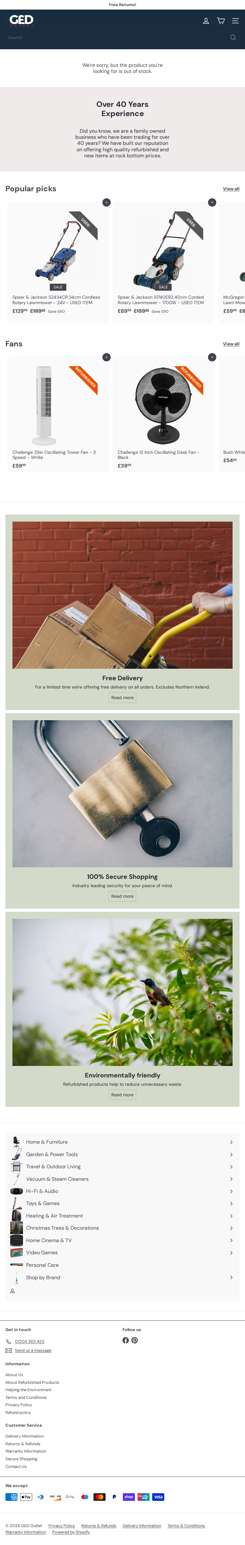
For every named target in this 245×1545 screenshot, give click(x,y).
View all (231, 189)
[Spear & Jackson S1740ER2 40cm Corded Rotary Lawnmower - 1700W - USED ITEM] (163, 259)
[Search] (233, 37)
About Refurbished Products (32, 1382)
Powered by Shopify (71, 1532)
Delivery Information (24, 1436)
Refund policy (18, 1412)
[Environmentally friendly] (122, 992)
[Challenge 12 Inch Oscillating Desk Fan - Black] (163, 414)
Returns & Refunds (23, 1443)
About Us (14, 1374)
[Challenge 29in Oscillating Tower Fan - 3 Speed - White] (58, 414)
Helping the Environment (28, 1389)
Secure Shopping (21, 1459)
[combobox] (122, 37)
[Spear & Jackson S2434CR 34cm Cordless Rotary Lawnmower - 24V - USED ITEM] (58, 259)
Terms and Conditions (26, 1397)
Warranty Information (25, 1451)
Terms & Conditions (186, 1525)
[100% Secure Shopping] (122, 793)
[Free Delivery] (122, 595)
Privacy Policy (18, 1404)
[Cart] (220, 21)
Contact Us (16, 1466)
